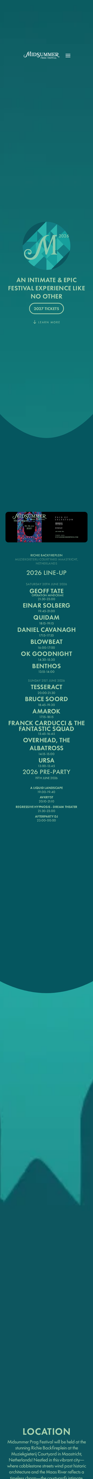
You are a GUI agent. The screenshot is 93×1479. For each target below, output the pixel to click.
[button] (68, 56)
